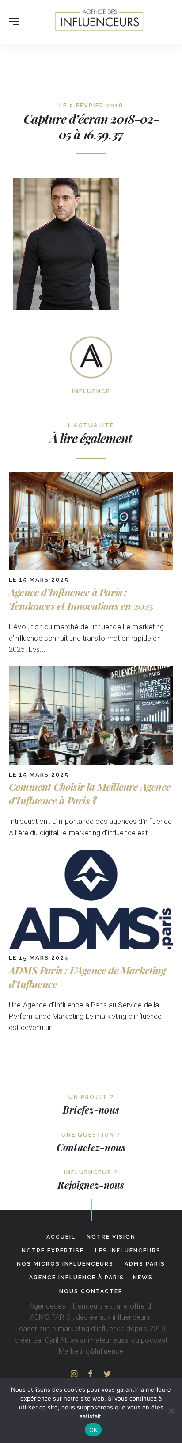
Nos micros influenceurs (65, 1264)
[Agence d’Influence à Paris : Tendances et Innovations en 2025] (91, 568)
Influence (91, 391)
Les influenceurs (128, 1251)
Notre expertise (53, 1251)
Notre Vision (111, 1237)
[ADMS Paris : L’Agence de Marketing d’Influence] (91, 946)
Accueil (61, 1237)
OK (93, 1429)
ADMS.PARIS (50, 1317)
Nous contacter (91, 1291)
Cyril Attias (61, 1340)
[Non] (171, 1410)
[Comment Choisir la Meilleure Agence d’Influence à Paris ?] (91, 762)
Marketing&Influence (91, 1351)
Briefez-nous (91, 1109)
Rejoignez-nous (90, 1185)
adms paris (145, 1264)
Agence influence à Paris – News (91, 1278)
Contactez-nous (91, 1147)
